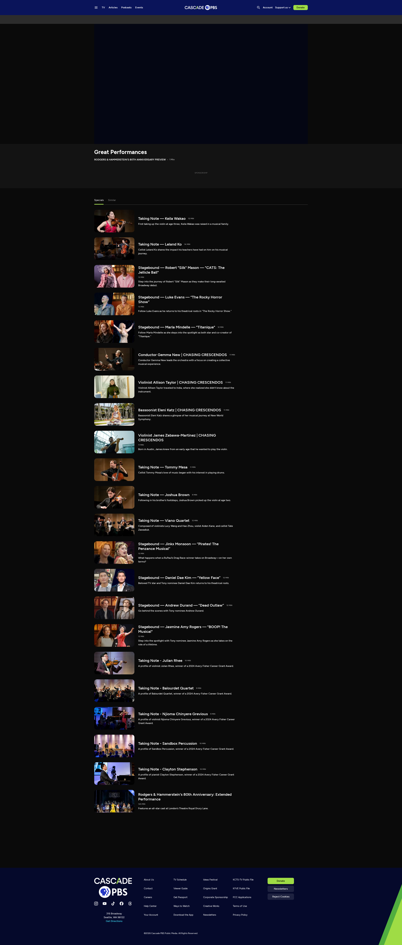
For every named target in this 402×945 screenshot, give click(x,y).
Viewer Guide (180, 888)
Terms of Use (240, 906)
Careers (148, 897)
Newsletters (281, 888)
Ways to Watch (182, 906)
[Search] (258, 7)
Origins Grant (210, 888)
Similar (112, 200)
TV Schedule (180, 879)
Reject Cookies (280, 896)
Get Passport (180, 897)
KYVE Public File (241, 888)
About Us (149, 879)
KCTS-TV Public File (243, 879)
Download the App (183, 914)
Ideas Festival (210, 879)
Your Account (151, 914)
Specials (99, 200)
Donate (300, 7)
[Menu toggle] (96, 7)
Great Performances (120, 152)
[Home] (114, 888)
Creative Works (211, 906)
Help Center (150, 906)
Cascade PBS (157, 933)
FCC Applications (242, 897)
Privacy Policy (240, 914)
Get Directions (114, 921)
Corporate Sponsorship (215, 897)
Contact (148, 888)
